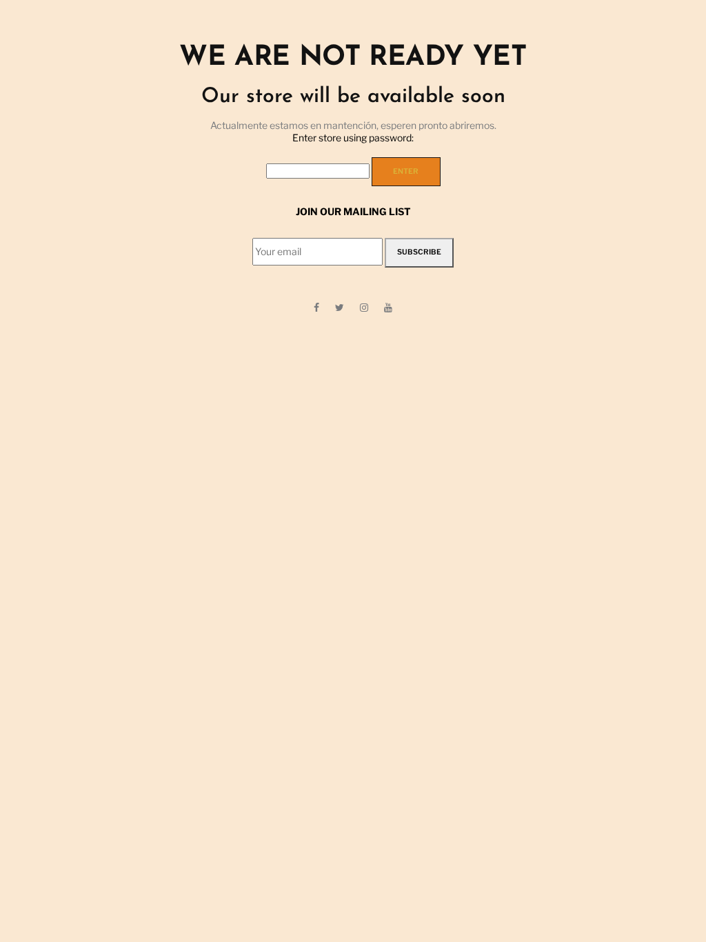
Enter (405, 171)
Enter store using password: (353, 137)
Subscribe (419, 252)
